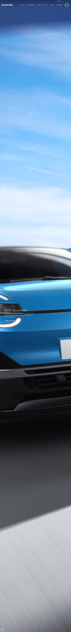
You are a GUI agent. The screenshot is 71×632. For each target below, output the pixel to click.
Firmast (46, 5)
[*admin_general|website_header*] (66, 5)
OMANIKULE (60, 5)
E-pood (39, 5)
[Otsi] (58, 1)
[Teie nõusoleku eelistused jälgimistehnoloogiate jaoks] (2, 629)
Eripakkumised (31, 5)
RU (68, 1)
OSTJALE (52, 5)
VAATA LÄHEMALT (10, 320)
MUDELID (22, 5)
